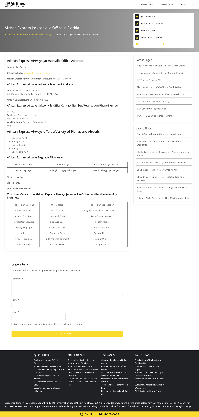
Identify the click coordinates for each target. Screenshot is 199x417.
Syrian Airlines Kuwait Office (80, 366)
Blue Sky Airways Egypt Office (151, 108)
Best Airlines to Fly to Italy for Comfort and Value (161, 162)
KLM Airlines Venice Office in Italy (48, 366)
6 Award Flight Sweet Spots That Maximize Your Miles (163, 198)
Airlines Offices (147, 4)
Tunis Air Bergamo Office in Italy (153, 101)
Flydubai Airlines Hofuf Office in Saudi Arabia (159, 87)
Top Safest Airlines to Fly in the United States (160, 134)
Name (15, 299)
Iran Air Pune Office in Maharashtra (154, 115)
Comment (17, 278)
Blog (183, 4)
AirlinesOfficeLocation (15, 34)
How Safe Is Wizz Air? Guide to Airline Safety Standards (159, 143)
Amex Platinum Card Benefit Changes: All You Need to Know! (163, 189)
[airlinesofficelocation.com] (15, 4)
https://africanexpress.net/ (152, 23)
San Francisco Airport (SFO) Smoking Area (158, 169)
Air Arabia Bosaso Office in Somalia (83, 369)
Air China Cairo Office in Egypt (148, 391)
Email (15, 312)
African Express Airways (40, 34)
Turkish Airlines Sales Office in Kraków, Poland (160, 73)
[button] (193, 5)
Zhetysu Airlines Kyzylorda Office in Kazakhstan (160, 94)
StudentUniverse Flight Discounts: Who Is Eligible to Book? (163, 154)
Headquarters (167, 4)
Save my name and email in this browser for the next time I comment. (48, 324)
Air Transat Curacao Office (150, 80)
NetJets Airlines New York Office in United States (161, 65)
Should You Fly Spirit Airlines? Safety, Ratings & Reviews (160, 178)
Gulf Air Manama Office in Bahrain (82, 378)
